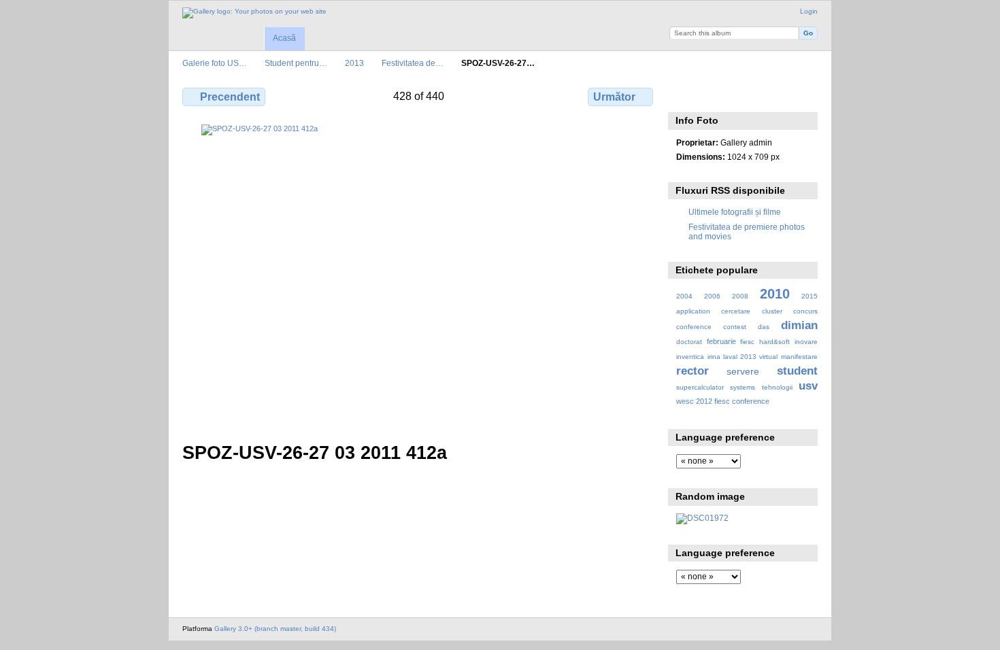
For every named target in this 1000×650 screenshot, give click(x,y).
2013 (354, 62)
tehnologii (777, 387)
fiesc (747, 341)
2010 (775, 293)
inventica (690, 356)
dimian (799, 325)
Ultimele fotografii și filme (734, 211)
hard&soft (774, 341)
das (763, 326)
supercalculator (700, 387)
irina (713, 356)
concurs (805, 311)
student (797, 370)
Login (809, 11)
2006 (712, 296)
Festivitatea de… (413, 62)
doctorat (689, 341)
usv (808, 385)
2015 (809, 296)
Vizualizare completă (683, 95)
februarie (721, 341)
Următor (614, 97)
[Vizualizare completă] (419, 275)
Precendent (230, 97)
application (693, 311)
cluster (772, 311)
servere (743, 371)
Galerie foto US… (214, 62)
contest (734, 326)
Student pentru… (296, 62)
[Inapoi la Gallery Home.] (254, 12)
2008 (740, 296)
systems (742, 387)
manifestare (799, 356)
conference (694, 326)
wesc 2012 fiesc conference (722, 401)
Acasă (284, 38)
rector (692, 370)
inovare (806, 341)
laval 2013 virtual (750, 356)
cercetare (735, 311)
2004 (684, 296)
